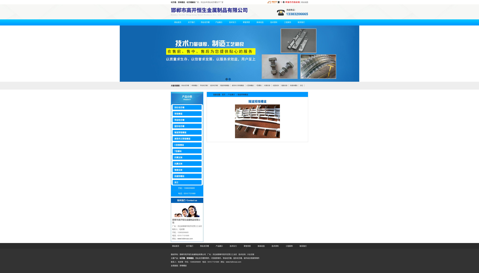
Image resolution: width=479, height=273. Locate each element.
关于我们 (191, 22)
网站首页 (177, 22)
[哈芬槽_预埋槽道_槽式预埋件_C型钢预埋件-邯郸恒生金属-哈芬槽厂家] (284, 2)
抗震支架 (276, 85)
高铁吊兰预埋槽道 (238, 85)
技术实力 (232, 22)
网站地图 (304, 2)
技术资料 (273, 22)
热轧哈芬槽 (205, 22)
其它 (301, 85)
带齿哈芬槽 (204, 85)
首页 (223, 94)
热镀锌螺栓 (294, 85)
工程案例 (287, 22)
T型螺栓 (259, 85)
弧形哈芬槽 (214, 85)
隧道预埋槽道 (224, 85)
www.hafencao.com (185, 238)
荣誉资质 (246, 22)
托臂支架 (267, 85)
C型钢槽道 (250, 85)
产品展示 (218, 22)
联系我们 (301, 22)
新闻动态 (260, 22)
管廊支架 (284, 85)
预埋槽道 (194, 85)
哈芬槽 (182, 258)
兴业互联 (250, 254)
